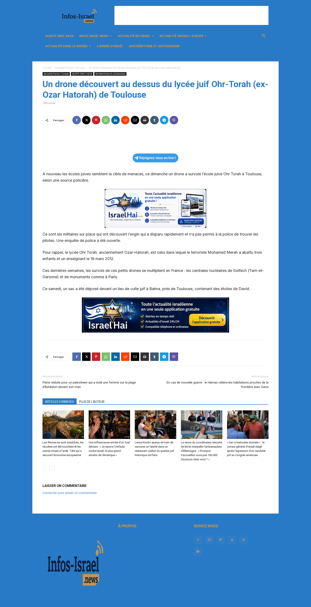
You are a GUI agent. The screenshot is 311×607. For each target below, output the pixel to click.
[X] (247, 56)
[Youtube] (254, 56)
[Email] (135, 120)
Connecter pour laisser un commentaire (70, 493)
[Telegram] (164, 120)
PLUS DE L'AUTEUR (92, 401)
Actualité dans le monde (66, 46)
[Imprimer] (144, 120)
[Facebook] (218, 56)
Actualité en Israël (134, 36)
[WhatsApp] (106, 120)
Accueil (47, 68)
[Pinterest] (96, 120)
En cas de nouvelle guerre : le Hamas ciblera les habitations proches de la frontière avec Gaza (217, 385)
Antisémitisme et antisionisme (154, 46)
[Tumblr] (240, 56)
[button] (263, 36)
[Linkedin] (115, 120)
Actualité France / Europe (181, 36)
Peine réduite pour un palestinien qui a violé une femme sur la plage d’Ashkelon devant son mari (89, 385)
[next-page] (52, 467)
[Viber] (174, 120)
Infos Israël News (93, 36)
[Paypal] (232, 56)
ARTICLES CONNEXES (59, 401)
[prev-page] (45, 467)
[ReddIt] (125, 120)
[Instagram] (225, 56)
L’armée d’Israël (110, 46)
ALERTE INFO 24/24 (59, 36)
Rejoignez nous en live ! (157, 158)
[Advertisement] (191, 15)
